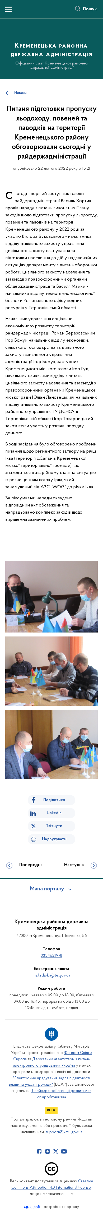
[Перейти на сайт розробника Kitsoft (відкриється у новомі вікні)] (32, 1207)
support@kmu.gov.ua (64, 1132)
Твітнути (54, 826)
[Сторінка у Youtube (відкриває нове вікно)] (64, 1151)
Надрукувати (54, 839)
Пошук (90, 9)
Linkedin (54, 813)
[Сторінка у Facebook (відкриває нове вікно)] (39, 1151)
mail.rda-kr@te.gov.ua (51, 975)
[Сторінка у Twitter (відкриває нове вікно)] (56, 1151)
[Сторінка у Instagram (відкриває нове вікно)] (47, 1151)
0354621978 (51, 956)
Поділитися (54, 800)
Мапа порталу (47, 889)
